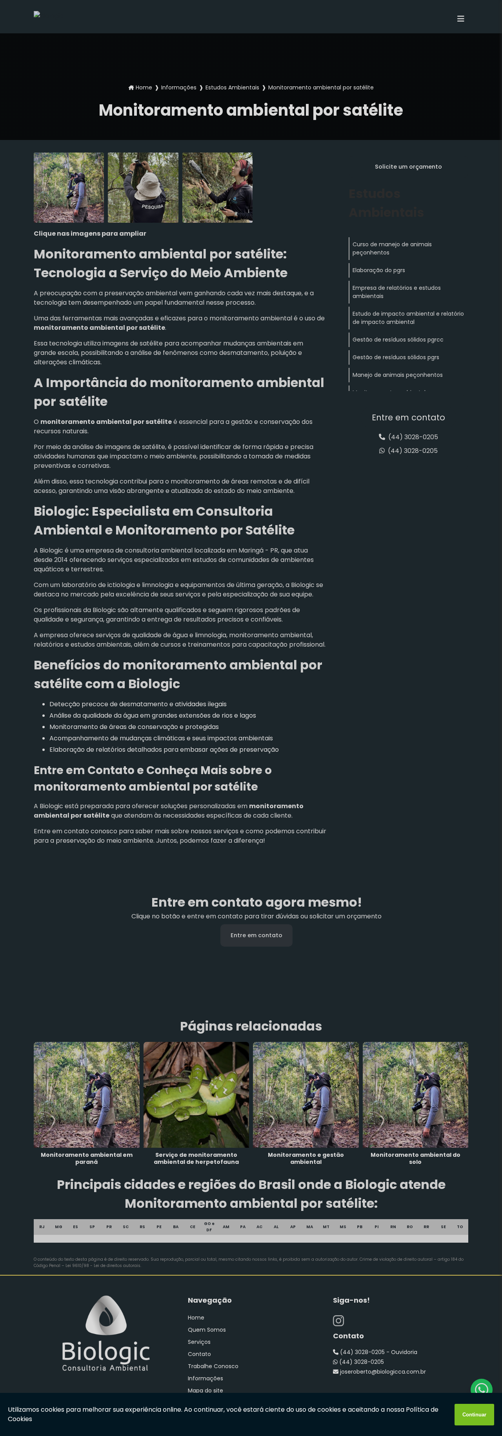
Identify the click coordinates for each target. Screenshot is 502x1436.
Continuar (474, 1415)
